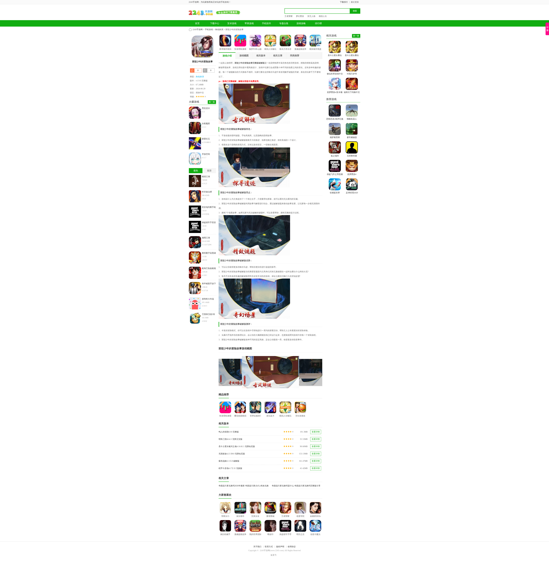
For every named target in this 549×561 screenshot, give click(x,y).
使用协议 (292, 547)
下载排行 (344, 2)
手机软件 (266, 23)
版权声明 (280, 547)
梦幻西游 (300, 16)
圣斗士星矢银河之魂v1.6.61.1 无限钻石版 (237, 446)
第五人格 (311, 16)
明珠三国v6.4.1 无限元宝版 (230, 439)
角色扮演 (219, 29)
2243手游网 (198, 29)
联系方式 (269, 547)
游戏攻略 (301, 23)
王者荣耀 (289, 16)
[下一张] (296, 372)
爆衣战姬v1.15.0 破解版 (229, 461)
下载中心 (214, 23)
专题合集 (283, 23)
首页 (197, 23)
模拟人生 (323, 16)
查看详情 (316, 432)
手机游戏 (209, 29)
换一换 (212, 102)
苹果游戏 (249, 23)
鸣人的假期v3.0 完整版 (229, 432)
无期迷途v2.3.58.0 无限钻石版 (232, 454)
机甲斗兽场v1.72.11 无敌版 (230, 468)
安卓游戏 (231, 23)
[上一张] (244, 372)
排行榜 (318, 23)
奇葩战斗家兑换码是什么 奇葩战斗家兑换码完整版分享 (296, 486)
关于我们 (257, 547)
